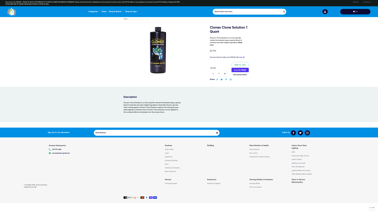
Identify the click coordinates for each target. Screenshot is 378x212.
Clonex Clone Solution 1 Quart (140, 19)
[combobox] (249, 12)
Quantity (213, 68)
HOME (125, 19)
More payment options (240, 74)
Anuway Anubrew (41, 185)
